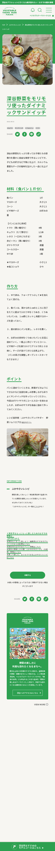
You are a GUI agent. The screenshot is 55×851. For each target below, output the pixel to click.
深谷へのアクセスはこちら (27, 693)
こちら (36, 506)
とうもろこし (29, 128)
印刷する (27, 575)
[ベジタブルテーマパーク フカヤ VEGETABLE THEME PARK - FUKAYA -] (9, 11)
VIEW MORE (39, 704)
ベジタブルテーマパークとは (40, 15)
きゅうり (10, 128)
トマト (38, 128)
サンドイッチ (19, 128)
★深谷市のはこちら (24, 546)
